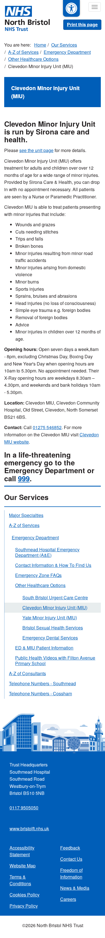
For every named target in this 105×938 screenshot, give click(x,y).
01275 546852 (47, 427)
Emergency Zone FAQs (38, 575)
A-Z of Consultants (27, 673)
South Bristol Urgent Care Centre (55, 597)
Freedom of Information (71, 873)
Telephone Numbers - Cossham (40, 693)
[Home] (25, 17)
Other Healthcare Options (33, 59)
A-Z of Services (23, 52)
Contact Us (71, 859)
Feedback (70, 848)
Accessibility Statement (22, 851)
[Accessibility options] (71, 8)
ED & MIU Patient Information (44, 647)
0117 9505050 (24, 807)
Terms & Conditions (20, 880)
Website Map (23, 865)
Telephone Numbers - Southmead (42, 683)
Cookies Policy (24, 894)
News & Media (74, 888)
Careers (68, 899)
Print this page (82, 24)
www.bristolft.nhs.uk (29, 828)
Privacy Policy (24, 906)
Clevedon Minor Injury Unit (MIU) (54, 607)
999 (24, 478)
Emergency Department (67, 52)
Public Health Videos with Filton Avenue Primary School (55, 661)
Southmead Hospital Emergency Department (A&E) (47, 552)
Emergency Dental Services (50, 637)
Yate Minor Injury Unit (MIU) (49, 617)
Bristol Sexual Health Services (52, 627)
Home (40, 45)
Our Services (64, 45)
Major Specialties (26, 515)
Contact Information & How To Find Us (53, 565)
